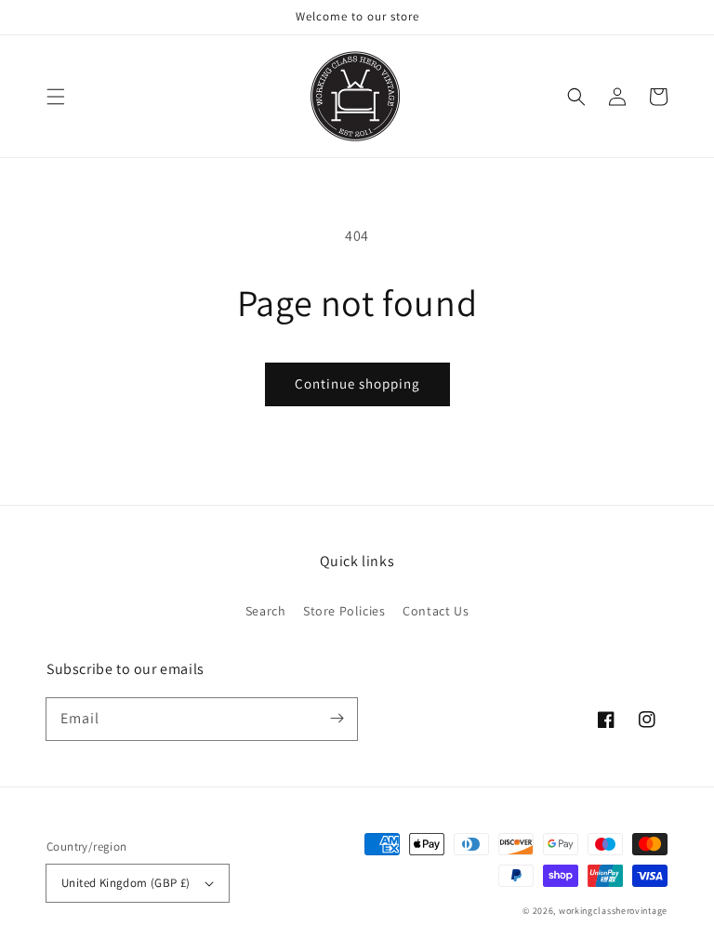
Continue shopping (357, 383)
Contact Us (436, 610)
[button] (55, 96)
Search (265, 610)
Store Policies (344, 610)
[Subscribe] (336, 718)
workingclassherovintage (613, 911)
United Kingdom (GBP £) (126, 883)
